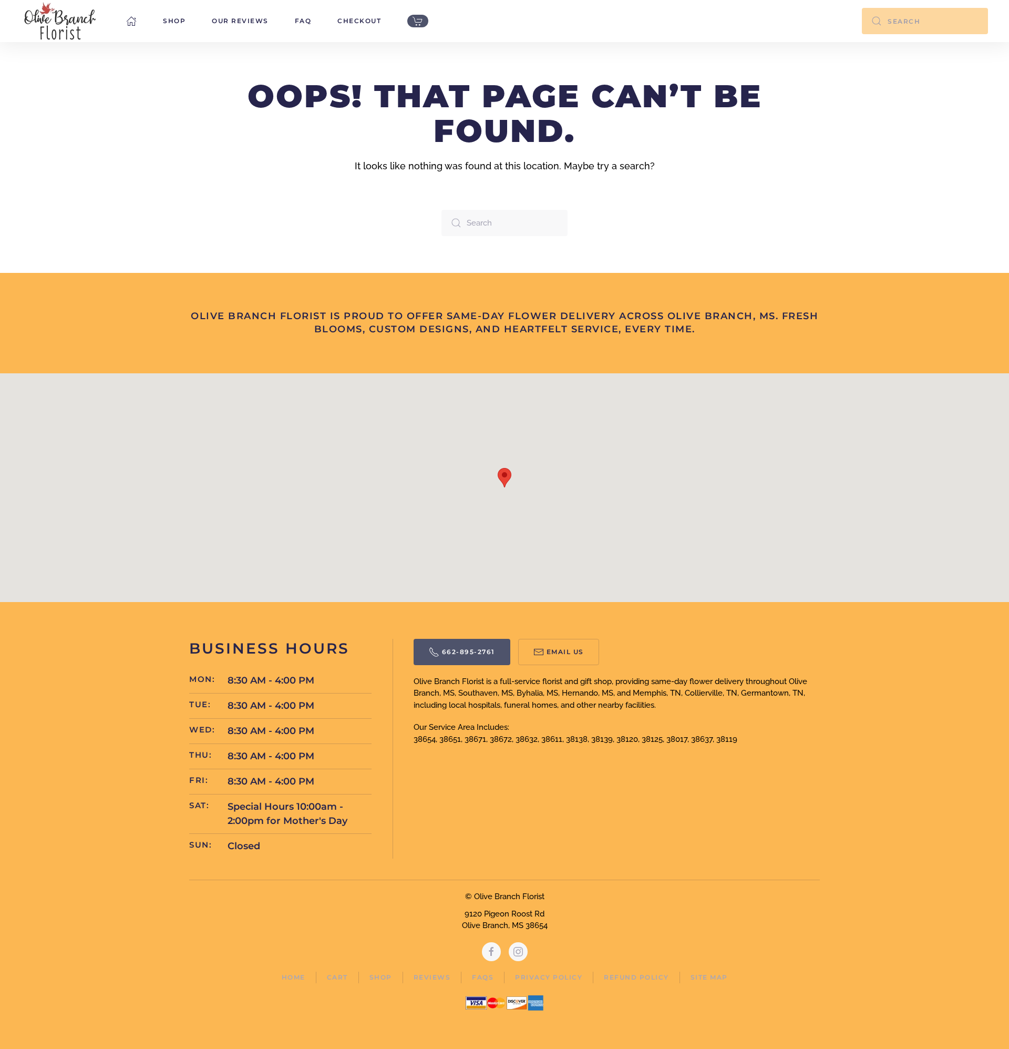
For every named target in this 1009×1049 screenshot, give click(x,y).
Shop (380, 977)
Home (293, 977)
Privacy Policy (548, 977)
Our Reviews (240, 21)
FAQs (482, 977)
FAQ (303, 21)
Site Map (709, 977)
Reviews (432, 977)
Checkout (359, 21)
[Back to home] (60, 21)
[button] (504, 477)
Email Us (565, 652)
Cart (337, 977)
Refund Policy (636, 977)
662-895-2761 (468, 652)
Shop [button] (174, 21)
